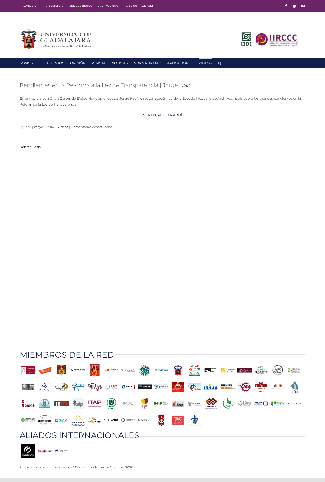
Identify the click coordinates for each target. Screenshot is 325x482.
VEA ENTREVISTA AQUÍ (162, 115)
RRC (28, 127)
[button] (219, 62)
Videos (63, 127)
